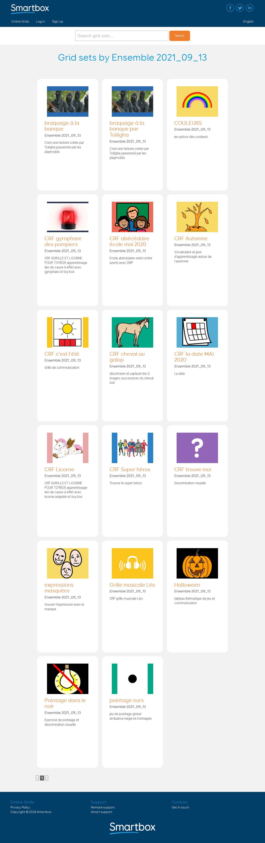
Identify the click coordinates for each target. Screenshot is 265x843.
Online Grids (20, 21)
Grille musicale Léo (132, 585)
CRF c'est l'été (62, 354)
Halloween (187, 585)
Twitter (240, 8)
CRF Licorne (59, 469)
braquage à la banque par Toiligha (127, 129)
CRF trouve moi (192, 469)
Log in (40, 21)
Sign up (57, 21)
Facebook (230, 8)
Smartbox (44, 812)
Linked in (250, 8)
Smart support (101, 812)
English (248, 21)
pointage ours (127, 700)
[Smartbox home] (29, 7)
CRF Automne (191, 238)
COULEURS (188, 123)
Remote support (103, 807)
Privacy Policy (20, 807)
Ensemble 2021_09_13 (63, 135)
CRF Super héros (130, 469)
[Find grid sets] (122, 35)
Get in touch (180, 807)
